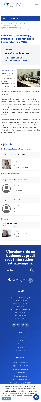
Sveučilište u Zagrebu (20, 362)
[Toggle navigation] (36, 4)
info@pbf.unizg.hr (20, 318)
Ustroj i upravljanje (6, 25)
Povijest (20, 344)
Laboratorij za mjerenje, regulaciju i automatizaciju (15, 29)
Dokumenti (20, 340)
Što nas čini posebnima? (21, 337)
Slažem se (6, 399)
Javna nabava (20, 373)
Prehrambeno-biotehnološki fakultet (11, 23)
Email (17, 162)
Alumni (20, 347)
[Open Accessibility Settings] (36, 397)
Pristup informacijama (20, 369)
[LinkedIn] (23, 325)
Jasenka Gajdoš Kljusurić (20, 155)
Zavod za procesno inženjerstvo (10, 27)
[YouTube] (18, 325)
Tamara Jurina (11, 224)
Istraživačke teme (20, 351)
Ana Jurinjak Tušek (21, 180)
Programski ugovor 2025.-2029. (20, 383)
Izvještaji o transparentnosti (21, 379)
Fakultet (26, 23)
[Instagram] (27, 325)
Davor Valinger (19, 200)
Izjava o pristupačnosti (20, 376)
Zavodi (16, 25)
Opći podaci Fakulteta (20, 366)
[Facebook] (14, 325)
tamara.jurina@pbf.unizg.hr (19, 60)
